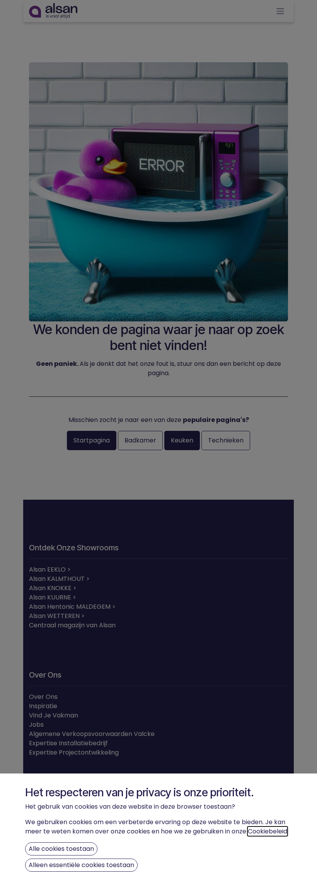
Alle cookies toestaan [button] (61, 848)
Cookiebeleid (267, 831)
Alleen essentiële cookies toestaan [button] (81, 865)
